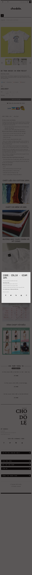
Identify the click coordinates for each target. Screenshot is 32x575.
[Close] (30, 272)
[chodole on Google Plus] (26, 295)
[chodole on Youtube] (21, 295)
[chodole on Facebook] (5, 295)
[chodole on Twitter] (11, 295)
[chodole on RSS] (16, 295)
